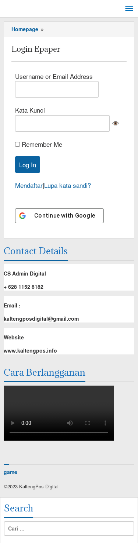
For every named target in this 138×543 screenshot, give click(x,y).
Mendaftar (29, 185)
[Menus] (129, 8)
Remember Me (42, 144)
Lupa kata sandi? (67, 185)
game (10, 471)
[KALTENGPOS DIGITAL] (37, 7)
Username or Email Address (54, 76)
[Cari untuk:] (69, 528)
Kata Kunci (30, 109)
